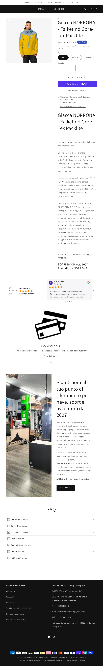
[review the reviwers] (88, 283)
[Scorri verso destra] (57, 362)
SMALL (63, 57)
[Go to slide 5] (71, 301)
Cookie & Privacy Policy (15, 619)
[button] (5, 9)
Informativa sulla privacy (77, 657)
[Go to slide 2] (65, 301)
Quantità (61, 63)
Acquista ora (66, 487)
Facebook (10, 597)
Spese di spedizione (77, 46)
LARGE (90, 58)
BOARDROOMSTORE (28, 657)
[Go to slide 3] (67, 301)
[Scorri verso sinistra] (46, 362)
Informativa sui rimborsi (16, 614)
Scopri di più (50, 356)
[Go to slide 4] (69, 301)
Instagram (10, 602)
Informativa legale (71, 660)
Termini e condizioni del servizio (19, 608)
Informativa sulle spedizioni (53, 660)
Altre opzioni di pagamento (77, 90)
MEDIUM (75, 57)
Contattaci (10, 591)
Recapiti (82, 660)
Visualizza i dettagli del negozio (73, 106)
